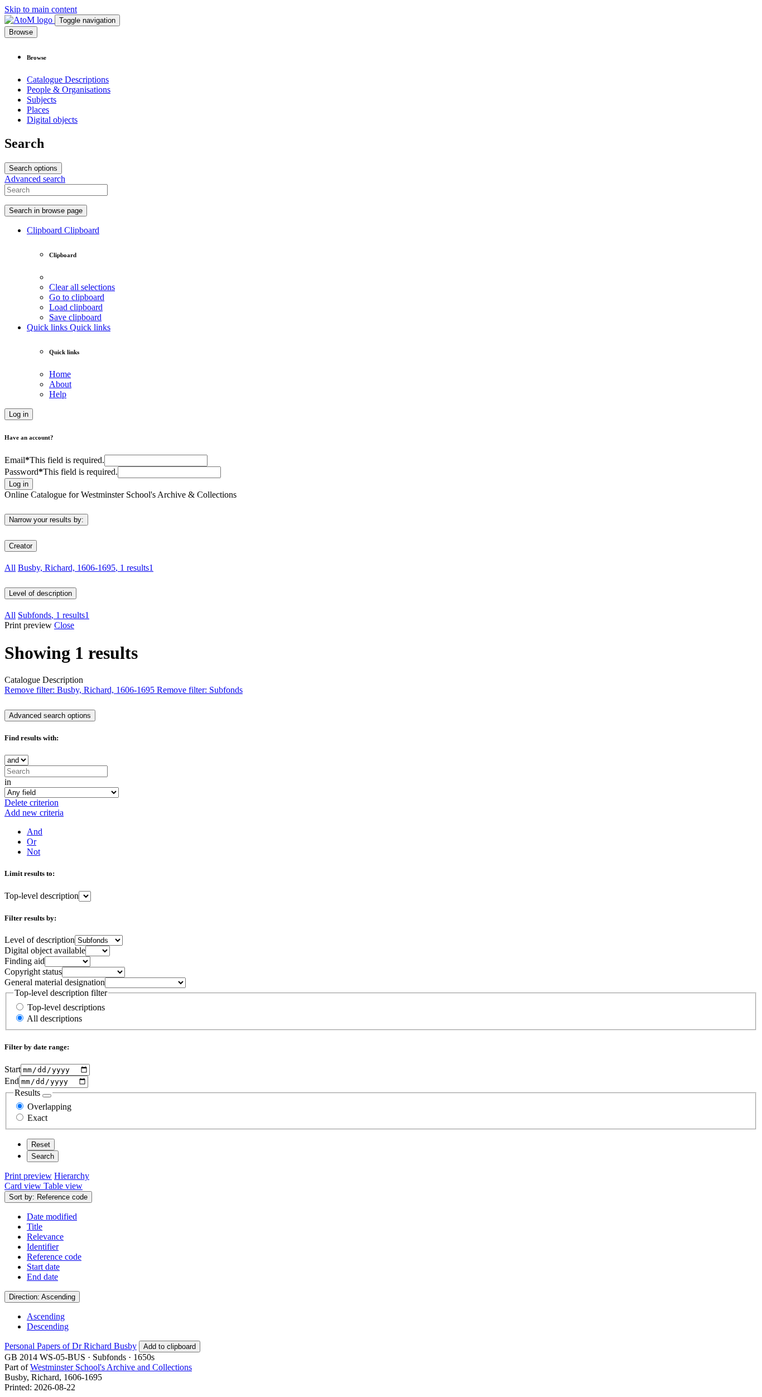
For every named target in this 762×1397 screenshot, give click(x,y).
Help (57, 394)
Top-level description (41, 895)
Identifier (43, 1246)
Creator (20, 546)
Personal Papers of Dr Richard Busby (70, 1346)
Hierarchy (71, 1176)
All (10, 567)
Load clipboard (76, 307)
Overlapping (49, 1106)
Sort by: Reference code (48, 1197)
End (11, 1081)
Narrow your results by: (46, 520)
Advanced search (34, 179)
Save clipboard (75, 317)
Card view (24, 1186)
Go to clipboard (76, 297)
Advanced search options (50, 715)
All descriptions (54, 1018)
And (34, 831)
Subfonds (53, 615)
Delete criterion (31, 802)
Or (31, 841)
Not (33, 851)
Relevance (45, 1236)
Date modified (52, 1216)
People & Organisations (68, 89)
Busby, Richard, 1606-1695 (85, 567)
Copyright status (33, 971)
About (60, 384)
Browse (21, 32)
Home (60, 374)
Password (61, 471)
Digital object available (44, 950)
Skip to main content (40, 9)
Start (12, 1069)
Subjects (41, 99)
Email (54, 460)
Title (34, 1226)
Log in (18, 414)
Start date (43, 1266)
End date (42, 1277)
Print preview (28, 1176)
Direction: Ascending (42, 1297)
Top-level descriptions (66, 1007)
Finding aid (24, 961)
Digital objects (52, 119)
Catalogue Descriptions (68, 79)
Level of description (40, 593)
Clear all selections (82, 287)
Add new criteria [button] (34, 812)
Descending (48, 1326)
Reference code (54, 1256)
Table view (63, 1186)
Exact (37, 1118)
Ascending (46, 1316)
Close (64, 625)
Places (38, 109)
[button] (63, 230)
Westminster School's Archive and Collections (111, 1367)
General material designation (54, 982)
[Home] (29, 20)
